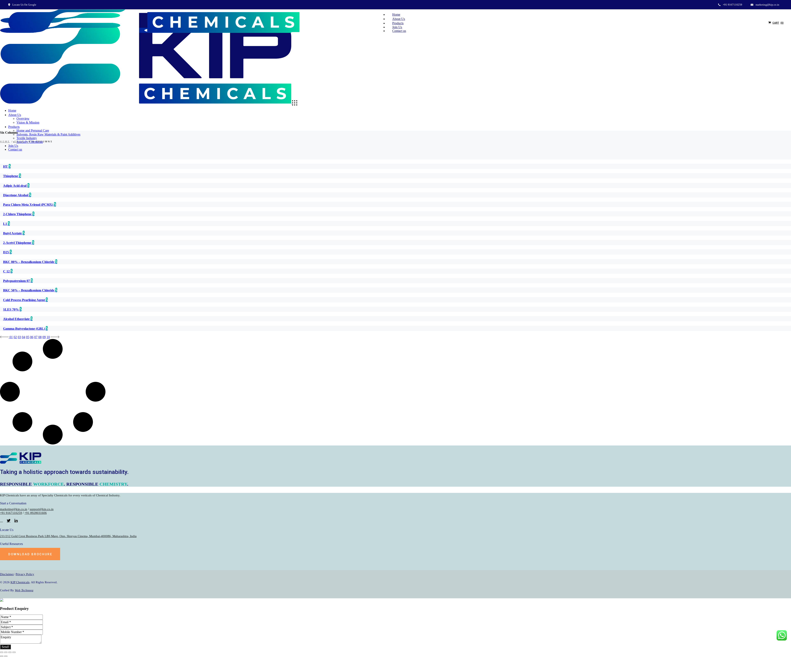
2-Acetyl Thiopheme (17, 242)
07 (35, 337)
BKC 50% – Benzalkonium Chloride (29, 290)
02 (15, 337)
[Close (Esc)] (1, 652)
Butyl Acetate (13, 233)
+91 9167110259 (11, 512)
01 (11, 337)
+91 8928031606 (36, 512)
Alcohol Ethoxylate (16, 319)
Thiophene (11, 176)
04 (23, 337)
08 (40, 337)
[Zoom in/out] (14, 652)
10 (48, 337)
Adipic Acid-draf (15, 185)
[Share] (5, 652)
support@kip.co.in (42, 509)
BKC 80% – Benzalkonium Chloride (29, 262)
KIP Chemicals (20, 582)
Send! (5, 647)
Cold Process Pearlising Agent (24, 300)
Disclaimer (7, 574)
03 (19, 337)
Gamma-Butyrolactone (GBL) (24, 328)
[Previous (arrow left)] (1, 656)
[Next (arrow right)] (5, 656)
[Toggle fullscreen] (10, 652)
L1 (5, 224)
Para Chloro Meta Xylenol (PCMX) (28, 204)
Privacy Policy (25, 574)
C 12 (7, 271)
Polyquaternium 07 (17, 281)
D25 (6, 252)
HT (6, 166)
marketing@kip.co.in (13, 509)
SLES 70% (11, 309)
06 (31, 337)
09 (44, 337)
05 (27, 337)
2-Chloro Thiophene (17, 214)
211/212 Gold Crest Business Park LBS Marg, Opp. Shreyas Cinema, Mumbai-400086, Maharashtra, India (68, 536)
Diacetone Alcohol (16, 195)
